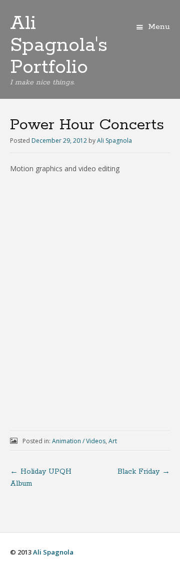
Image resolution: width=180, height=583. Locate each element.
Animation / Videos (79, 441)
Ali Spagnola (114, 140)
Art (112, 441)
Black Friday (144, 471)
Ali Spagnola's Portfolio (59, 45)
